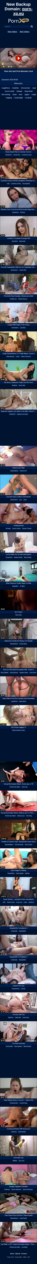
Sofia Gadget (19, 873)
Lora (20, 499)
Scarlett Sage (23, 1103)
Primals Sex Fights (15, 787)
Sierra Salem (28, 844)
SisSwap (8, 528)
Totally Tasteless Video (18, 730)
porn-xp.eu (22, 11)
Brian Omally (27, 557)
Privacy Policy (18, 1257)
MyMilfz (15, 1160)
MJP (4, 902)
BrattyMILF (15, 586)
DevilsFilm (15, 241)
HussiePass (9, 557)
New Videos (12, 32)
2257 (28, 1257)
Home (12, 1253)
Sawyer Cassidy (26, 528)
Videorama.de (10, 356)
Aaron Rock (33, 672)
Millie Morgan (27, 1046)
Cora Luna (19, 902)
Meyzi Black (22, 701)
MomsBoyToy (14, 644)
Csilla (25, 902)
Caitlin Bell (18, 1017)
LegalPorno (6, 88)
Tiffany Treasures (26, 356)
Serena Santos (16, 528)
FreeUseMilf (9, 1046)
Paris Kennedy (19, 844)
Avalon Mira (22, 270)
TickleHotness (14, 1218)
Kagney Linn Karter (22, 414)
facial (14, 94)
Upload (17, 1253)
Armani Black (23, 644)
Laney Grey (26, 1017)
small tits (29, 98)
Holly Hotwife (22, 1132)
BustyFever (9, 155)
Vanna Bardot (18, 1046)
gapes (27, 94)
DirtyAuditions (14, 471)
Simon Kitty (22, 385)
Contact (24, 1253)
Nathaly (27, 873)
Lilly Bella (22, 327)
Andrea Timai (10, 902)
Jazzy (25, 499)
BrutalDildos (11, 873)
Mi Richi (22, 212)
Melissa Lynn (21, 816)
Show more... (18, 83)
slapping (9, 98)
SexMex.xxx (13, 299)
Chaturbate (14, 931)
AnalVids (16, 88)
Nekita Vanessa (22, 299)
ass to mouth (9, 91)
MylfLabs (10, 1017)
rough (34, 94)
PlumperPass (15, 988)
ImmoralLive (14, 270)
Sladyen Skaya (24, 672)
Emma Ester (25, 88)
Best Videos (24, 32)
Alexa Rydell (23, 1218)
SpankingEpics (9, 844)
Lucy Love (21, 1160)
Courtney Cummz (27, 155)
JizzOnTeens (14, 499)
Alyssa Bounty (14, 672)
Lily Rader (24, 1247)
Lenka (17, 356)
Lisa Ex (23, 988)
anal (34, 88)
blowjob (19, 91)
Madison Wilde (18, 557)
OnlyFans (14, 1132)
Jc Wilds (22, 586)
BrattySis (14, 385)
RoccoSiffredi (4, 672)
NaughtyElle (22, 931)
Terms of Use (10, 1257)
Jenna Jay (24, 787)
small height (19, 98)
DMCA (24, 1257)
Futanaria (7, 1189)
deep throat (28, 91)
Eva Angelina (26, 183)
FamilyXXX (12, 414)
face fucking (6, 94)
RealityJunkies (14, 1103)
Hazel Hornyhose (28, 1189)
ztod (8, 183)
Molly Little (22, 241)
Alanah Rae (16, 155)
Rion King (29, 816)
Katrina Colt (23, 471)
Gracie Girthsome (16, 1189)
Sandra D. (31, 902)
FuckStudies (15, 327)
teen (20, 94)
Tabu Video (18, 615)
